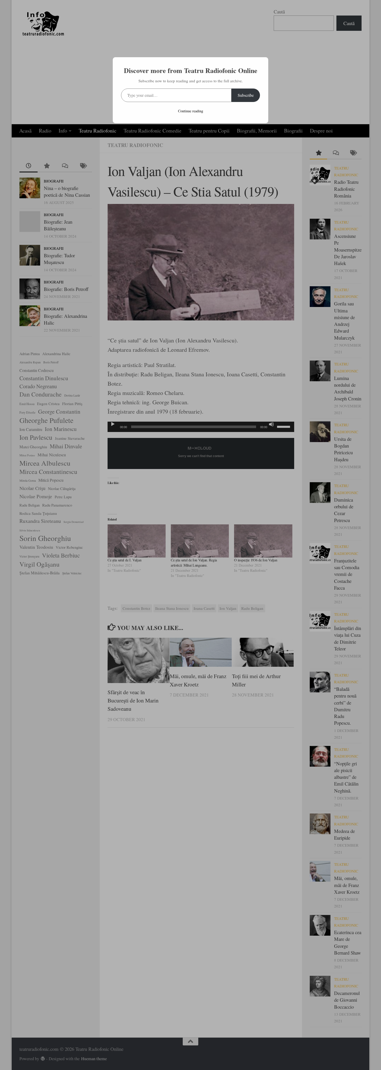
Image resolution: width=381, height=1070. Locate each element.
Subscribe (246, 95)
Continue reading (190, 110)
